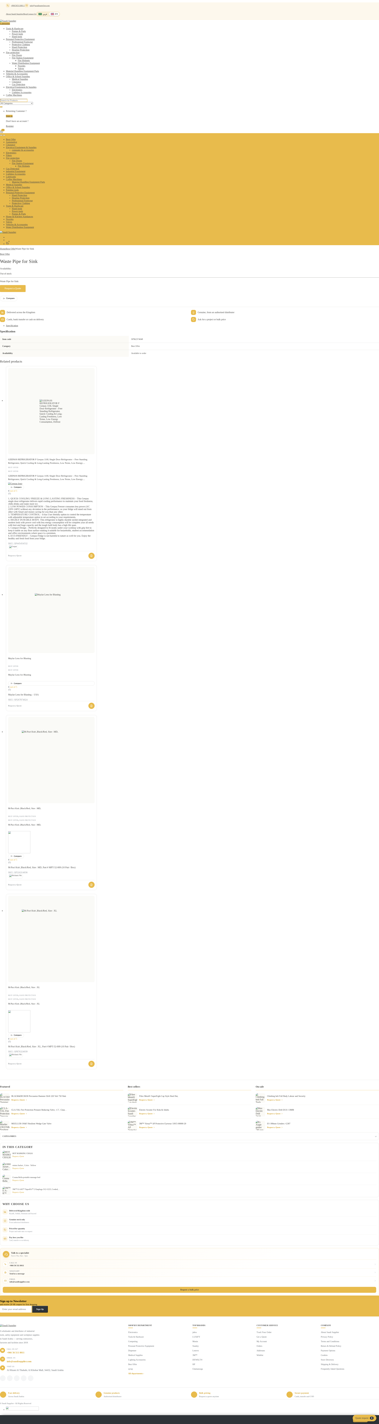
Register (10, 126)
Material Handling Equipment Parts (22, 71)
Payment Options (328, 1351)
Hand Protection (19, 47)
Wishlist (260, 1355)
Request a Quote (13, 288)
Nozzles (21, 66)
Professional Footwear (22, 42)
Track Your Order (264, 1332)
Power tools (17, 34)
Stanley (195, 1346)
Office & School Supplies (18, 76)
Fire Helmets (24, 60)
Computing (133, 1341)
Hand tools (17, 36)
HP (193, 1364)
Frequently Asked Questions (332, 1369)
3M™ (194, 1355)
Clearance (16, 82)
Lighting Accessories (21, 92)
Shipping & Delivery (329, 1364)
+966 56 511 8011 (15, 1352)
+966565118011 (18, 5)
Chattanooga (197, 1369)
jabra (194, 1332)
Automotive (11, 142)
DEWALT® (197, 1360)
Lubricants (11, 176)
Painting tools (12, 190)
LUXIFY (196, 1337)
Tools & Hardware (14, 28)
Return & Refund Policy (331, 1346)
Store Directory (327, 1360)
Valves (21, 68)
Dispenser (132, 1351)
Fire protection (13, 52)
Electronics (17, 90)
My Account (262, 1341)
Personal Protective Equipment (20, 39)
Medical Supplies (20, 79)
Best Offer (11, 139)
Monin (195, 1341)
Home (3, 249)
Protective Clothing (21, 44)
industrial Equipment (15, 171)
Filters (9, 155)
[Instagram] (24, 1378)
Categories (9, 1136)
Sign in (9, 116)
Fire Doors (17, 55)
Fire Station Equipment (22, 58)
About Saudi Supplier (14, 14)
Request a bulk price (189, 1290)
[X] (10, 1378)
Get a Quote (262, 1337)
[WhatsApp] (17, 1378)
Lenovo (195, 1351)
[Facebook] (3, 1378)
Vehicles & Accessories (17, 74)
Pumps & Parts (19, 31)
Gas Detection (18, 84)
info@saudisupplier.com (40, 5)
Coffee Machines (14, 95)
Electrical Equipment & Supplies (21, 87)
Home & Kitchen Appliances (19, 216)
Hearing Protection (20, 50)
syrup (130, 1369)
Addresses (261, 1351)
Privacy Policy (327, 1337)
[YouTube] (30, 1378)
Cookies (324, 1355)
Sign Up (40, 1309)
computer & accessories (23, 150)
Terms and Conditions (330, 1341)
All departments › (136, 1373)
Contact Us (31, 14)
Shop (25, 14)
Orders (259, 1346)
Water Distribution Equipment (26, 63)
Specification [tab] (12, 325)
